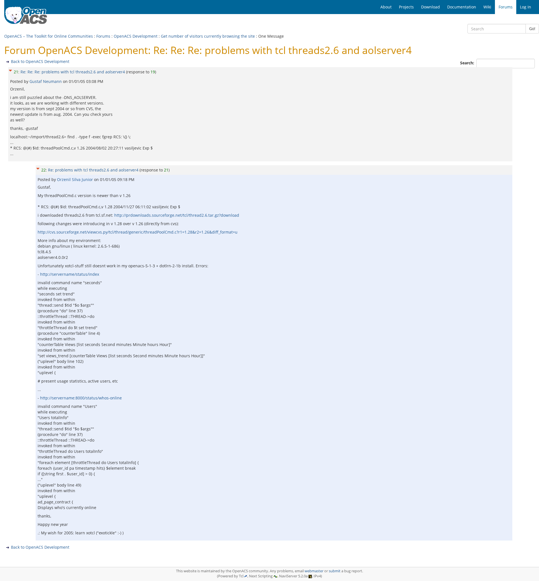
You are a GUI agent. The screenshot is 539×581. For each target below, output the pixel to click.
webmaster (314, 571)
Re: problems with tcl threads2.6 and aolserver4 (93, 170)
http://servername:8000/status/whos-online (81, 398)
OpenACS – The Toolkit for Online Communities (48, 36)
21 (16, 71)
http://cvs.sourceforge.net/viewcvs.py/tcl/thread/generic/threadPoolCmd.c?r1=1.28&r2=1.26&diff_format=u (137, 232)
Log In (525, 7)
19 (152, 71)
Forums (103, 36)
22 (43, 170)
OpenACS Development (135, 36)
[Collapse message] (10, 69)
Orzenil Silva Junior (75, 179)
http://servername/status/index (69, 274)
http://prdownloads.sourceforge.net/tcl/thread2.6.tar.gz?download (176, 215)
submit (335, 571)
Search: (467, 62)
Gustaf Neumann (46, 81)
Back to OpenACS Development (40, 61)
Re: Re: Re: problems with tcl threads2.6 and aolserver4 (72, 71)
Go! (532, 28)
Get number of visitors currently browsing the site (208, 36)
